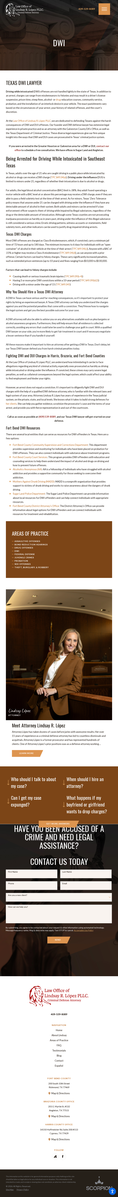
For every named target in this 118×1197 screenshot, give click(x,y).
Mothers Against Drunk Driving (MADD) (33, 481)
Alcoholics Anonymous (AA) (27, 469)
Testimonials (59, 1050)
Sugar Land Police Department (29, 493)
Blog (59, 1055)
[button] (112, 1191)
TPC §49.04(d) (68, 252)
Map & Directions (60, 1093)
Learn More (26, 753)
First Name (13, 872)
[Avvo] (55, 1156)
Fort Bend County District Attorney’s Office (36, 506)
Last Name (67, 872)
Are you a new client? (17, 895)
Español (59, 1065)
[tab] (31, 782)
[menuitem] (26, 541)
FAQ (59, 1045)
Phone (11, 883)
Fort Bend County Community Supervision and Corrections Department (50, 444)
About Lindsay (59, 1035)
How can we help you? (18, 907)
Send (58, 940)
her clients (11, 403)
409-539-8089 (86, 9)
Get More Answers (58, 823)
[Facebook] (62, 1156)
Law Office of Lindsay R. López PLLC (32, 120)
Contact (59, 1060)
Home (59, 1030)
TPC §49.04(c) (79, 248)
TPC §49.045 (63, 284)
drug (58, 99)
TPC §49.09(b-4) (73, 276)
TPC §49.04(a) (58, 177)
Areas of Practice (59, 1040)
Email (64, 883)
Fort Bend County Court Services (30, 457)
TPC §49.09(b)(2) (89, 280)
